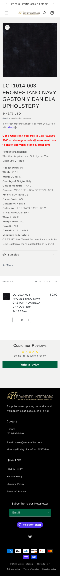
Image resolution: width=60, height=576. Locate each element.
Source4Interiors (25, 564)
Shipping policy (49, 569)
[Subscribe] (47, 513)
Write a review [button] (29, 364)
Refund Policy (14, 476)
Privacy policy (13, 569)
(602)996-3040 (15, 433)
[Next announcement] (54, 4)
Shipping (6, 118)
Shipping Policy (15, 484)
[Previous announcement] (6, 4)
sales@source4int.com (28, 442)
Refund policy (43, 564)
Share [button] (9, 265)
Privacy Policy (14, 468)
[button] (6, 13)
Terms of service (31, 569)
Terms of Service (16, 491)
